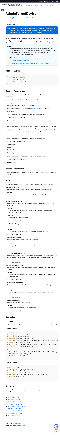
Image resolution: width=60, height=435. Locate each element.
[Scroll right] (56, 5)
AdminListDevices (39, 108)
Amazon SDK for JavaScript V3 (16, 406)
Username (13, 79)
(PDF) (40, 32)
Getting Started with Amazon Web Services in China (24, 32)
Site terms (19, 433)
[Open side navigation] (2, 10)
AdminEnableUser (20, 425)
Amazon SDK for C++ (14, 399)
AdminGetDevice (17, 423)
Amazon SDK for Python (15, 413)
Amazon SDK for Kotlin (14, 408)
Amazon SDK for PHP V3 (15, 411)
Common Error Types (51, 184)
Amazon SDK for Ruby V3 (15, 415)
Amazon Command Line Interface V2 (18, 395)
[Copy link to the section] (4, 71)
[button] (10, 24)
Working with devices (51, 42)
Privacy (14, 433)
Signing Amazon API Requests (20, 60)
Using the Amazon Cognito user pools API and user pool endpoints (31, 63)
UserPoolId (14, 81)
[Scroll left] (25, 5)
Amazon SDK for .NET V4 (15, 397)
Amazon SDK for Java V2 (15, 404)
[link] (36, 10)
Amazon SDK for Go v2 (14, 402)
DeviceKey (13, 77)
